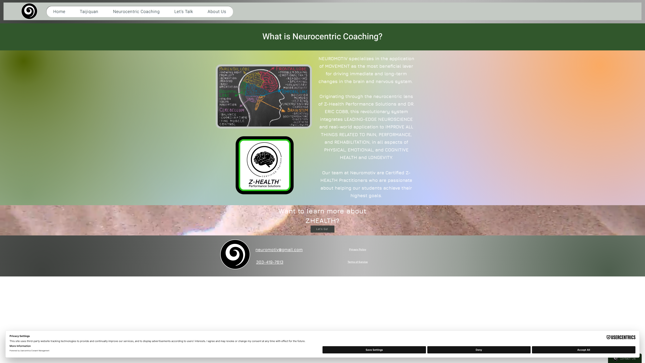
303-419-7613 (269, 262)
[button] (29, 11)
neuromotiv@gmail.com (279, 249)
